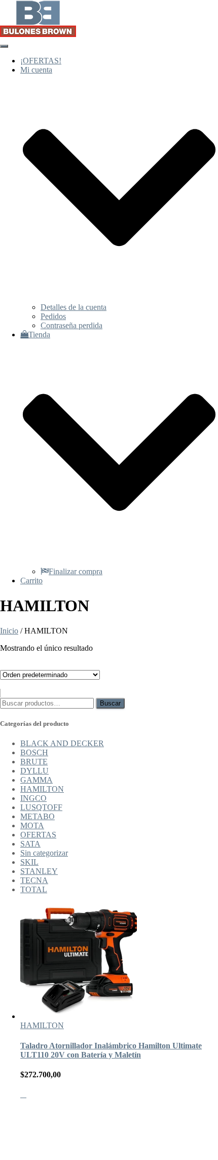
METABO (37, 816)
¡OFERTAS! (40, 60)
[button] (119, 298)
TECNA (34, 880)
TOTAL (33, 889)
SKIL (29, 862)
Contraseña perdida (71, 325)
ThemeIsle (201, 1111)
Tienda (39, 1138)
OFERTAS (38, 834)
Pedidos (53, 316)
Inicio (9, 630)
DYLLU (34, 770)
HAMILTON (42, 789)
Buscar (110, 703)
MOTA (32, 825)
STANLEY (39, 871)
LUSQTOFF (41, 807)
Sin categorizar (44, 853)
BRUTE (34, 761)
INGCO (33, 798)
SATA (30, 843)
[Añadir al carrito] (23, 1094)
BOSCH (34, 752)
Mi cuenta (36, 1128)
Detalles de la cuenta (73, 307)
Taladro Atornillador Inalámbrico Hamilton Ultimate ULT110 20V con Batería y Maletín (111, 1050)
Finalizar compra (75, 571)
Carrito (31, 580)
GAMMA (36, 780)
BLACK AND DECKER (62, 743)
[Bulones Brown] (38, 34)
